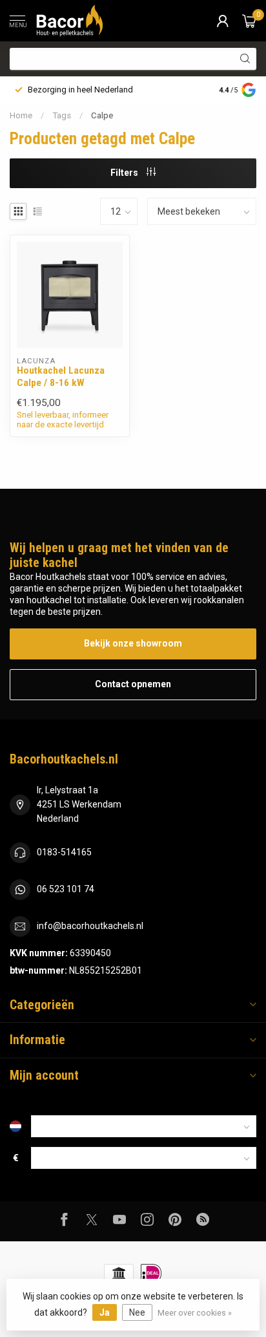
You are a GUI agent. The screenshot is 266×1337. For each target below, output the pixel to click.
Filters (125, 172)
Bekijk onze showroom (133, 643)
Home (21, 115)
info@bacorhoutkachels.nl (90, 926)
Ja (104, 1312)
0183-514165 (64, 852)
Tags (61, 115)
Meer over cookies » (195, 1313)
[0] (249, 21)
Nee (137, 1312)
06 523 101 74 (65, 889)
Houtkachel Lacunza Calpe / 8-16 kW (61, 376)
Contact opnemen (133, 684)
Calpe (102, 115)
